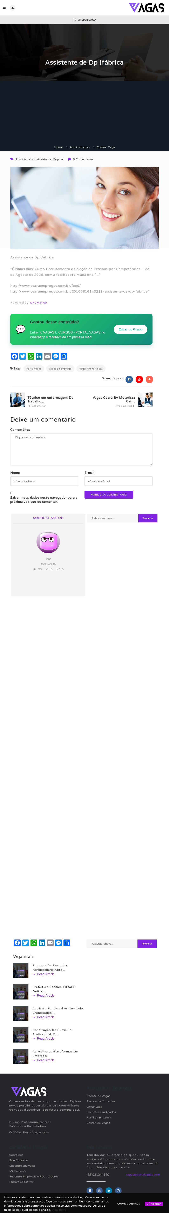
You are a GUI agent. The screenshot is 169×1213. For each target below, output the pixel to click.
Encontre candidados (101, 1112)
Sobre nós (16, 1155)
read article (45, 974)
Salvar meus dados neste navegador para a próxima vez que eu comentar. (43, 500)
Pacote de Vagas (98, 1096)
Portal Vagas (33, 368)
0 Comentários (83, 159)
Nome (15, 473)
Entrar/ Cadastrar (21, 1182)
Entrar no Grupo (130, 329)
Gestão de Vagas (98, 1123)
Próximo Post (124, 405)
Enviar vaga (86, 20)
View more (59, 1210)
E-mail (89, 473)
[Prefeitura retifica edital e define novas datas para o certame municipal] (20, 991)
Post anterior (38, 405)
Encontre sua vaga (22, 1165)
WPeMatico (38, 302)
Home (58, 147)
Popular (58, 159)
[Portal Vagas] (125, 7)
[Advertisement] (84, 114)
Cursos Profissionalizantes (29, 1122)
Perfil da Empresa (99, 1117)
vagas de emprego (60, 368)
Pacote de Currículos (101, 1101)
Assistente (44, 159)
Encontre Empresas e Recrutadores (33, 1176)
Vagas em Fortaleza (91, 368)
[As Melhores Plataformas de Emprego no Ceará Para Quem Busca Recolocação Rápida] (20, 1056)
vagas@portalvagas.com (143, 1174)
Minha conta (18, 1171)
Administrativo (80, 147)
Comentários (20, 430)
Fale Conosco (18, 1160)
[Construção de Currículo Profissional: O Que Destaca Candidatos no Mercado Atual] (20, 1035)
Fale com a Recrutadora (27, 1126)
